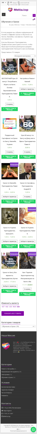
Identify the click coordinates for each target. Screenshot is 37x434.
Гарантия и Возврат (7, 390)
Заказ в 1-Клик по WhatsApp (10, 109)
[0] (33, 20)
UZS (10, 307)
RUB (14, 307)
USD (18, 307)
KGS (7, 307)
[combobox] (18, 326)
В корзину (10, 104)
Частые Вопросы (6, 393)
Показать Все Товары (12, 313)
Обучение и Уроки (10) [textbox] (18, 326)
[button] (32, 429)
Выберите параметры (27, 89)
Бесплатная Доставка (8, 387)
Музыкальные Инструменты (10, 372)
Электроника (5, 374)
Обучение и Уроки (7, 377)
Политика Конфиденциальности (18, 431)
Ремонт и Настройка (7, 369)
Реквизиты (4, 395)
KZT (3, 307)
